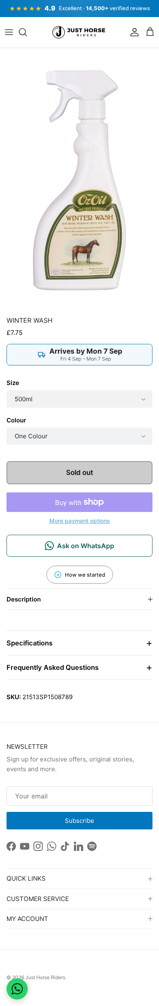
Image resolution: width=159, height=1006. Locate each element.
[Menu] (9, 32)
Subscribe (79, 820)
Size (13, 383)
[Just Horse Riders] (79, 32)
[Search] (27, 32)
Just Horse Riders (45, 977)
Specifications (30, 643)
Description (24, 599)
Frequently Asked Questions (53, 667)
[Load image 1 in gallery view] (79, 180)
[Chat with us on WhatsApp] (17, 988)
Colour (16, 420)
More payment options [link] (79, 521)
